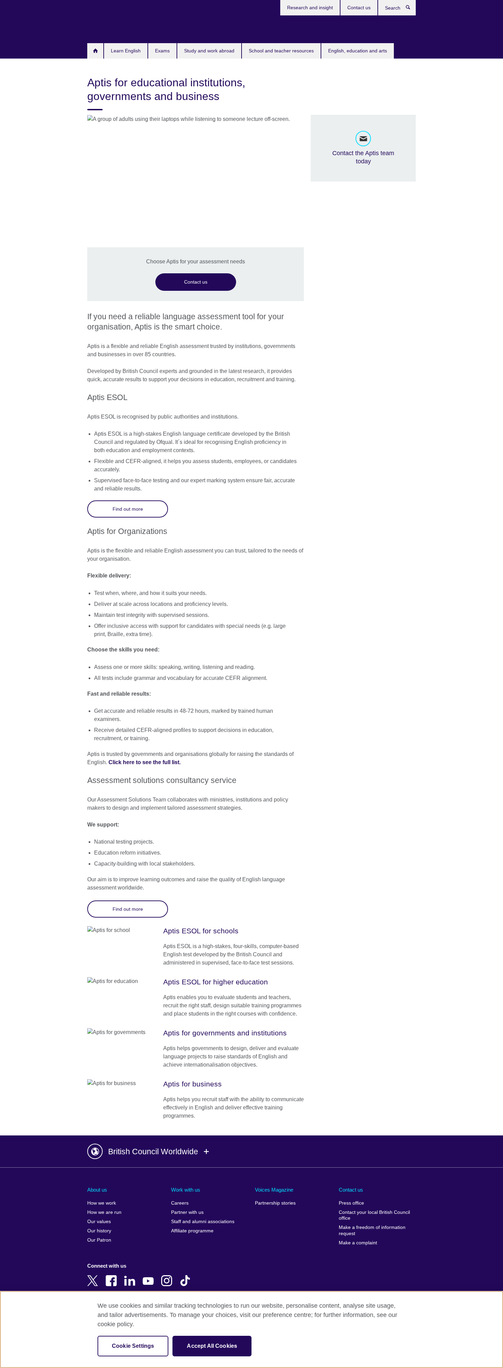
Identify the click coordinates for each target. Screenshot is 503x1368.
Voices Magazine (274, 1190)
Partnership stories (275, 1203)
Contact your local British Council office (374, 1215)
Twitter (94, 1276)
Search (411, 8)
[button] (251, 1151)
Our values (99, 1221)
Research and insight (310, 7)
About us (97, 1190)
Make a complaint (358, 1242)
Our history (99, 1230)
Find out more (128, 509)
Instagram (168, 1276)
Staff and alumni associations (202, 1221)
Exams (162, 50)
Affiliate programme (192, 1230)
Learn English (126, 50)
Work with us (185, 1190)
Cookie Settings (133, 1346)
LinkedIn (131, 1276)
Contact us (359, 7)
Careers (180, 1203)
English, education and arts (357, 50)
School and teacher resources (281, 50)
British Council (107, 28)
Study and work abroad (209, 50)
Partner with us (187, 1212)
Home (95, 51)
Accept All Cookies (212, 1346)
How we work (101, 1203)
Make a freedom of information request (372, 1230)
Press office (351, 1203)
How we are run (104, 1212)
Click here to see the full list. (144, 762)
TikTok (186, 1276)
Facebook (112, 1276)
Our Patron (99, 1240)
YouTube (149, 1276)
